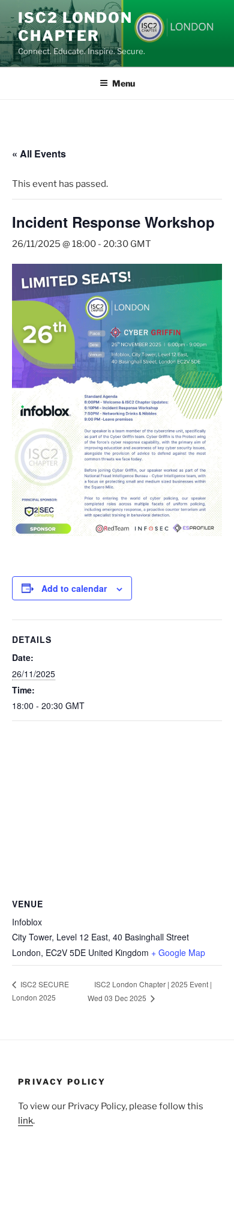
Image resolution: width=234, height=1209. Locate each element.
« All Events (39, 153)
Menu (123, 83)
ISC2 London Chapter (75, 26)
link (25, 1120)
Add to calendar (74, 588)
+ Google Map (178, 952)
